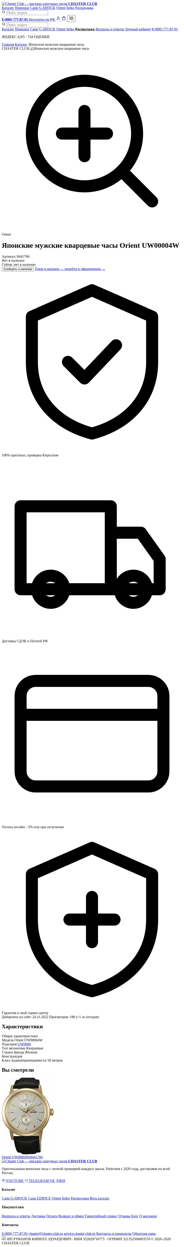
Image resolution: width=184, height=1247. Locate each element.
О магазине (148, 1216)
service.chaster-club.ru (79, 1234)
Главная (8, 44)
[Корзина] (64, 19)
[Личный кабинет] (58, 19)
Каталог (8, 8)
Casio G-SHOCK (14, 1198)
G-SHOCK (47, 8)
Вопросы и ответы (110, 29)
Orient (60, 8)
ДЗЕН (60, 1181)
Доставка (38, 1216)
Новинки (22, 8)
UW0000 (24, 1044)
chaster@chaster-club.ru (46, 1234)
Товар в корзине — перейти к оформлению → (70, 269)
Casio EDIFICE (39, 1198)
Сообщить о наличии (18, 269)
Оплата (51, 1216)
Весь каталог (100, 1198)
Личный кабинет (138, 29)
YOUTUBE (14, 1181)
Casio (34, 8)
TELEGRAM (39, 1181)
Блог (134, 1216)
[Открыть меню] (71, 18)
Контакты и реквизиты (113, 1234)
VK (52, 1181)
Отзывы (124, 1216)
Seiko (70, 8)
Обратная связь (144, 1234)
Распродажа (84, 8)
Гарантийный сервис (101, 1216)
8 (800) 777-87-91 (165, 29)
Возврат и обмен (71, 1216)
